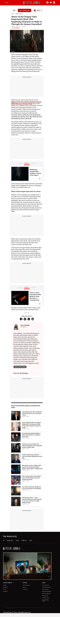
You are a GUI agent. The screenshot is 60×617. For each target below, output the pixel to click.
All (14, 10)
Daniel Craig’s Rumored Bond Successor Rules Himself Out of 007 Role (32, 456)
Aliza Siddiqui (16, 28)
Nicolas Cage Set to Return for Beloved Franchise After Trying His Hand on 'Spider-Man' (32, 445)
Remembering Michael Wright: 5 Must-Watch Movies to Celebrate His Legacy (31, 435)
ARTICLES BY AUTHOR (20, 366)
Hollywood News (19, 13)
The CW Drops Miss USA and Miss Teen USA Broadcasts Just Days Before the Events (31, 478)
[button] (43, 51)
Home (6, 2)
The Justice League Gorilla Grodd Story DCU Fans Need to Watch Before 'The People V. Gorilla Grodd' (32, 467)
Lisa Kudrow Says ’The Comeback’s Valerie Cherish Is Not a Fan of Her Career (32, 413)
